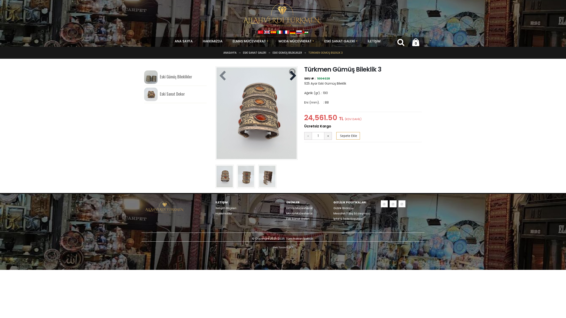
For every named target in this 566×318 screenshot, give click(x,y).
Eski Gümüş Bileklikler (176, 77)
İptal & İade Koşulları (347, 219)
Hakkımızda (212, 41)
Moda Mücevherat (299, 213)
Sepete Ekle (348, 136)
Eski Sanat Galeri (298, 219)
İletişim (374, 41)
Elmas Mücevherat (299, 208)
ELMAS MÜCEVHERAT (249, 41)
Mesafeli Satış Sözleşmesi (351, 213)
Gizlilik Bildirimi (343, 208)
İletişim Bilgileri (226, 208)
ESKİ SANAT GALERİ (339, 41)
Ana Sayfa (184, 41)
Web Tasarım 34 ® (283, 247)
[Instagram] (384, 204)
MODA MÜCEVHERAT (295, 41)
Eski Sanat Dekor (172, 94)
